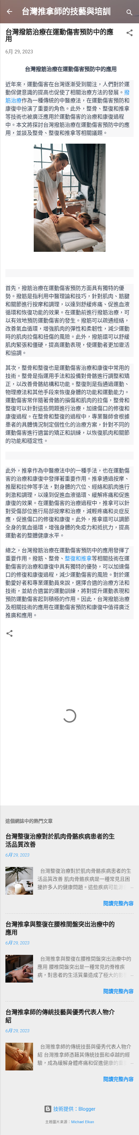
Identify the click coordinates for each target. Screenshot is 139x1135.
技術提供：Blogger (73, 1109)
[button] (130, 34)
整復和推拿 (78, 558)
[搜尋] (130, 13)
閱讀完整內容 (118, 903)
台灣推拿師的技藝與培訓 (66, 11)
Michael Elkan (82, 1122)
